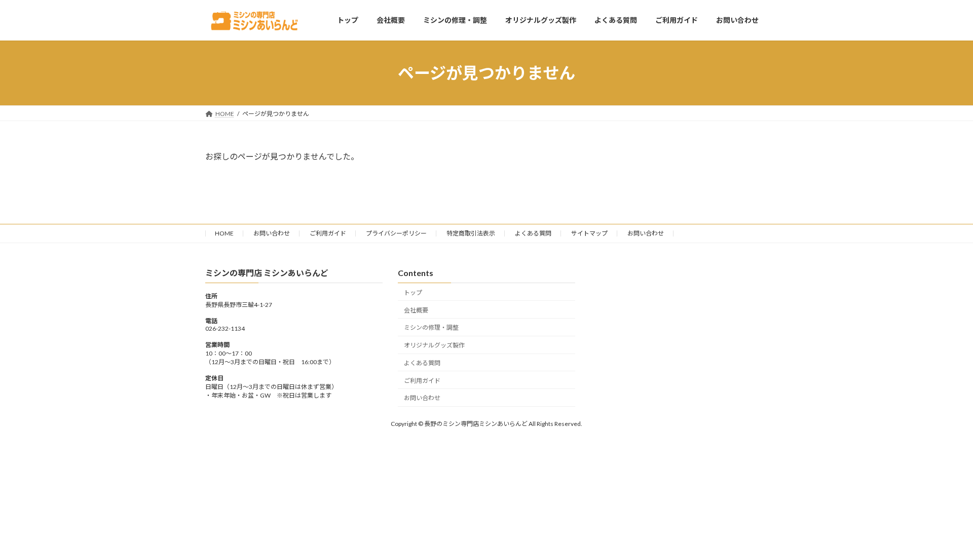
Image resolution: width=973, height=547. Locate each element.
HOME (224, 233)
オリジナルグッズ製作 (434, 345)
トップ (413, 292)
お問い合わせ (271, 233)
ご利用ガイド (328, 233)
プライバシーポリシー (396, 233)
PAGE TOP (941, 521)
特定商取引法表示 (470, 233)
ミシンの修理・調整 (431, 328)
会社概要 (416, 310)
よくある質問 (533, 233)
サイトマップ (589, 233)
